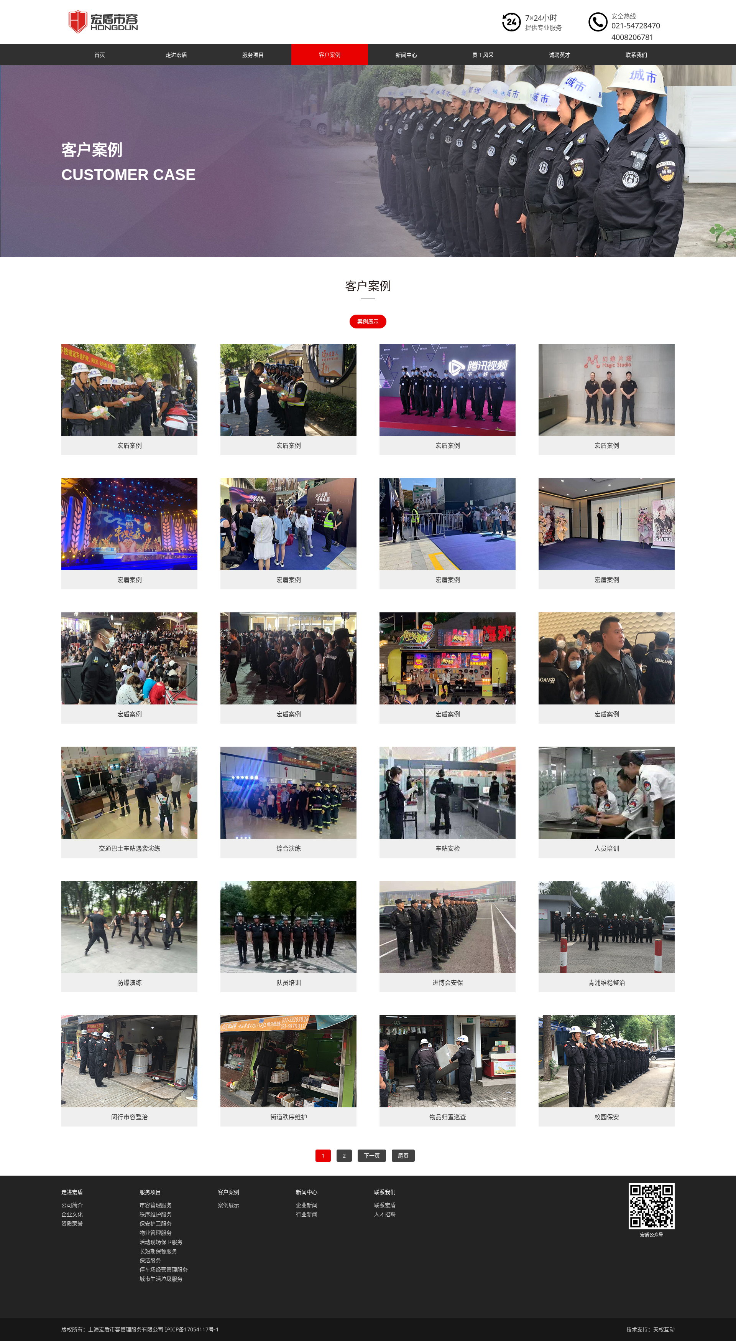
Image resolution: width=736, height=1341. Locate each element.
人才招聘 (385, 1214)
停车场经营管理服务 (164, 1269)
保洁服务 (150, 1260)
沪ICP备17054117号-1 (192, 1329)
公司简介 (72, 1205)
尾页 (403, 1155)
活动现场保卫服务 (161, 1241)
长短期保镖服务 (158, 1251)
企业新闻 (306, 1205)
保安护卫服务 (156, 1223)
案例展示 (368, 321)
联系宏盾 (385, 1205)
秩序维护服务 (156, 1214)
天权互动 (664, 1329)
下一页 (372, 1155)
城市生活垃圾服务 (161, 1278)
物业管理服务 (156, 1232)
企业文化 (72, 1214)
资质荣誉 (72, 1223)
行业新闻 (306, 1214)
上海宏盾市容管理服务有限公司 (125, 1329)
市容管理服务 (156, 1205)
